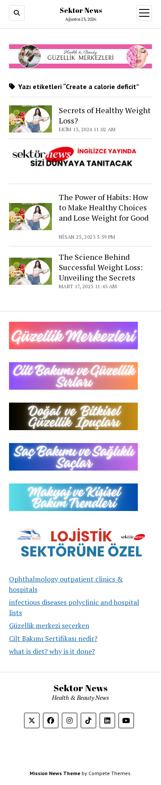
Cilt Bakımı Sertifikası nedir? (53, 638)
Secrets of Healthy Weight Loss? (105, 115)
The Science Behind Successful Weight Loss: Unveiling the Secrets (101, 267)
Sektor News (81, 10)
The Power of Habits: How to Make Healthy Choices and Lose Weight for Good (104, 212)
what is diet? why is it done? (52, 651)
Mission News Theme (55, 773)
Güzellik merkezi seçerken (49, 625)
